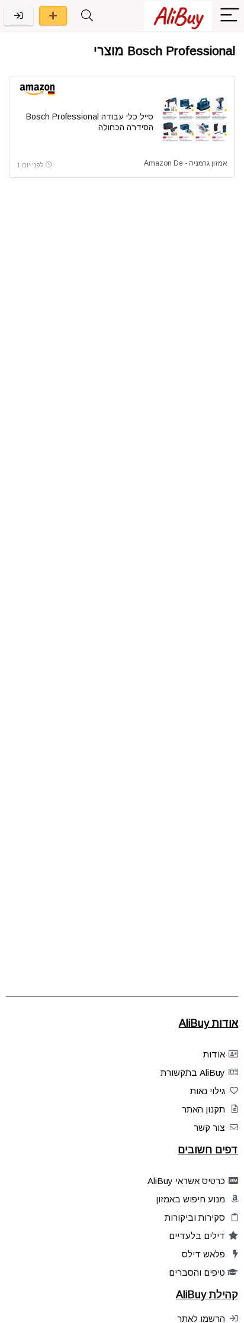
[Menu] (230, 15)
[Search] (87, 15)
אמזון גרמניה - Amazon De (185, 163)
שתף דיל (53, 15)
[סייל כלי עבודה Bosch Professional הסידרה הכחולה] (194, 118)
